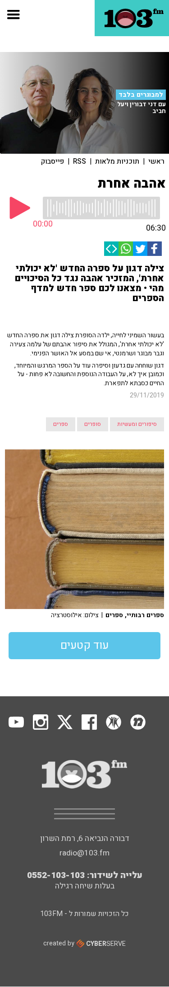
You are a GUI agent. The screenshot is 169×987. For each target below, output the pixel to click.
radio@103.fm (84, 853)
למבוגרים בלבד (141, 94)
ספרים (60, 424)
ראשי (156, 161)
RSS (79, 161)
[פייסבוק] (154, 248)
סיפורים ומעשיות (137, 424)
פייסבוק (52, 161)
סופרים (92, 424)
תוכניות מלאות (117, 161)
